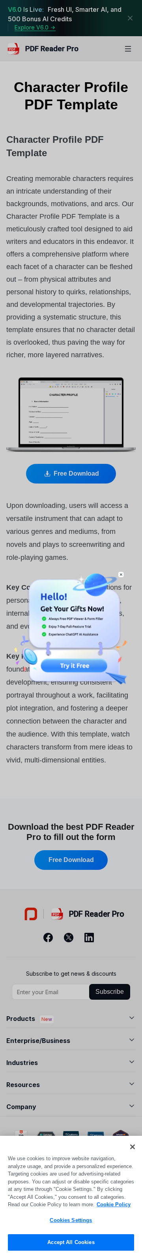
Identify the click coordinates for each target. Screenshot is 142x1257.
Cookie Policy (114, 1204)
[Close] (132, 1146)
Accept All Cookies (70, 1242)
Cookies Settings (71, 1220)
